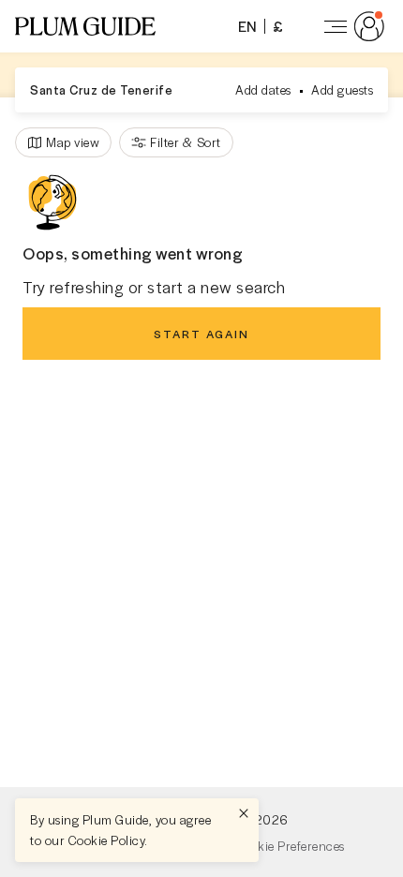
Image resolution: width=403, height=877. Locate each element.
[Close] (244, 813)
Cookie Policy (106, 840)
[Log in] (350, 26)
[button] (85, 26)
